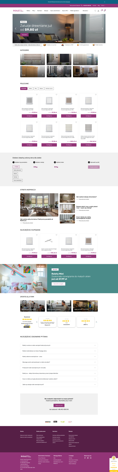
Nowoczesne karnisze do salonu (58, 441)
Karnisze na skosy (56, 439)
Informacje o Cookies (73, 460)
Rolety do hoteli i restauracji (26, 435)
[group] (47, 321)
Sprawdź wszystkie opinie (27, 323)
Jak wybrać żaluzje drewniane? (86, 197)
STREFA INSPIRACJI (28, 190)
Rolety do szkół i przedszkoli (26, 437)
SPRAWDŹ (68, 1)
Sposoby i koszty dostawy (44, 461)
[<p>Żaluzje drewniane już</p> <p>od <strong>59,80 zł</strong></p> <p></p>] (57, 41)
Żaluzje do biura (72, 446)
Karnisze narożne (56, 437)
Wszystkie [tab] (23, 88)
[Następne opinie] (96, 322)
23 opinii (29, 321)
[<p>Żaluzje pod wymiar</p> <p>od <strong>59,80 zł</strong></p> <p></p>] (60, 41)
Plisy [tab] (36, 88)
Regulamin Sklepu (73, 461)
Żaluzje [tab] (41, 88)
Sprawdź (24, 33)
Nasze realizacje (72, 463)
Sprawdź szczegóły (58, 284)
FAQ (54, 458)
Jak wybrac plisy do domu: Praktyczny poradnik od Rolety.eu (36, 219)
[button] (95, 10)
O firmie (70, 458)
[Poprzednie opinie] (36, 322)
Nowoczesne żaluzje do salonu (74, 443)
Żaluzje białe (71, 440)
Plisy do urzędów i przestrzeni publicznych (41, 441)
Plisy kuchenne (39, 435)
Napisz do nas (59, 405)
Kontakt (94, 5)
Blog (99, 5)
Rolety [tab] (30, 88)
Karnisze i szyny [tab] (49, 88)
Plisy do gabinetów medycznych (40, 438)
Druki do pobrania (57, 460)
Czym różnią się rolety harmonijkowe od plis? (83, 217)
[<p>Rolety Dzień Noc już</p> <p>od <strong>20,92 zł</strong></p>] (56, 41)
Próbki (39, 463)
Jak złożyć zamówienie (43, 460)
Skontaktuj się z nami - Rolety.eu (58, 462)
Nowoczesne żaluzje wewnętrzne (73, 436)
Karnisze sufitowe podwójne (59, 435)
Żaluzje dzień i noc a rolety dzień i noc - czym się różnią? (87, 207)
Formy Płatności (41, 458)
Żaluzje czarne (72, 438)
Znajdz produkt (94, 167)
